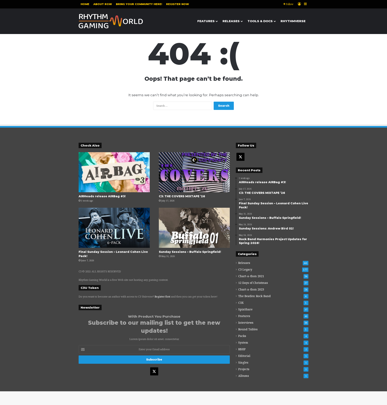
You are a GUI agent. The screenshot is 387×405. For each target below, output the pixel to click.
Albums (243, 376)
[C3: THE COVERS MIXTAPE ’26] (194, 172)
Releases (231, 21)
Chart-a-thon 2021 (251, 276)
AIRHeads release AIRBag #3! (102, 196)
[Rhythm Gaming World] (111, 21)
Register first (162, 296)
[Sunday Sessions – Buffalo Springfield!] (194, 228)
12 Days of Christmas (253, 283)
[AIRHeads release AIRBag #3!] (114, 172)
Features (206, 21)
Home (85, 4)
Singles (243, 362)
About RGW (102, 4)
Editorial (244, 356)
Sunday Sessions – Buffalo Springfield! (190, 252)
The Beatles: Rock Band (254, 296)
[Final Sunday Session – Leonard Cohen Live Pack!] (114, 228)
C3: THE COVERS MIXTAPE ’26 (182, 196)
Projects (243, 369)
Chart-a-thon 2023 (251, 289)
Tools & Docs (260, 21)
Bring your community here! (139, 4)
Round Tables (248, 329)
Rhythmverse (293, 21)
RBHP (242, 349)
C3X (240, 303)
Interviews (245, 322)
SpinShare (245, 309)
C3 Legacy (245, 269)
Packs (242, 336)
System (243, 342)
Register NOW (177, 4)
